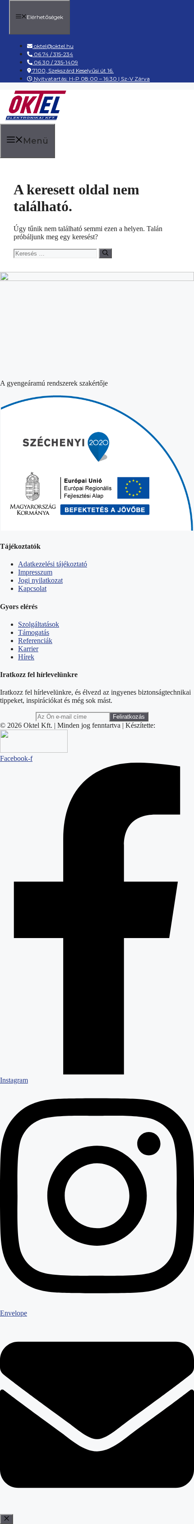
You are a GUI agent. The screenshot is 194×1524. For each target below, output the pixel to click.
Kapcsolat (32, 588)
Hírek (26, 657)
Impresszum (35, 572)
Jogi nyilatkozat (40, 580)
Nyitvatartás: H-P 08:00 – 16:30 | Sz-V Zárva (91, 78)
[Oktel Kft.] (35, 119)
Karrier (28, 649)
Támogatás (33, 632)
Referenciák (35, 640)
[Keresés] (105, 253)
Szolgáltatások (38, 624)
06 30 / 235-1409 (55, 62)
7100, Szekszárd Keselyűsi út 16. (72, 70)
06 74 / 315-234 (52, 54)
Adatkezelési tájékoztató (52, 564)
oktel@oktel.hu (54, 46)
